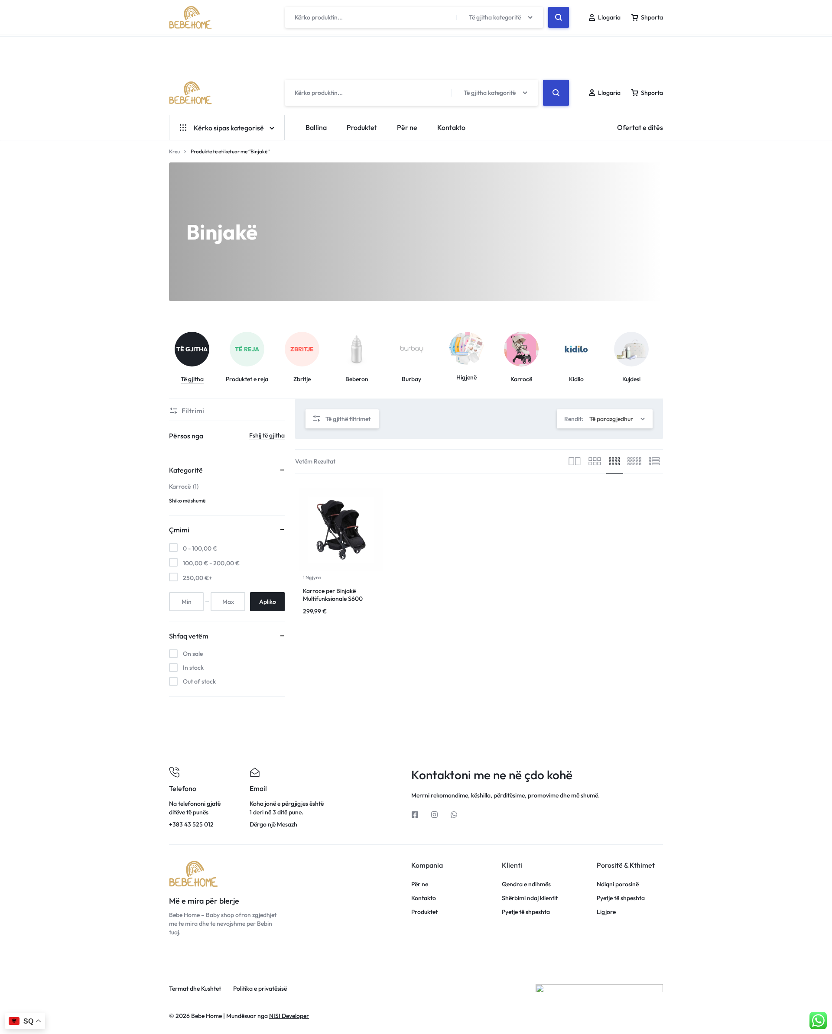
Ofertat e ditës (640, 127)
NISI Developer (289, 1016)
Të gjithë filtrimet (347, 419)
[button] (664, 349)
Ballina (316, 127)
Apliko (267, 602)
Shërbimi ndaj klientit (530, 898)
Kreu (174, 151)
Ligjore (606, 912)
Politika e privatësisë (260, 988)
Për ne (407, 127)
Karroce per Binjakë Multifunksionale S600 (333, 595)
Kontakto (451, 127)
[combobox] (605, 418)
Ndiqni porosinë (618, 884)
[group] (196, 357)
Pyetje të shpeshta (526, 912)
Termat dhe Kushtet (195, 988)
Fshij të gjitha (267, 435)
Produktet (362, 127)
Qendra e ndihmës (526, 884)
